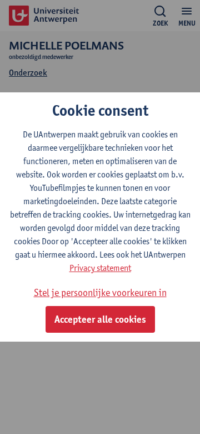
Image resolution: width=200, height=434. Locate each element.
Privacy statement (100, 268)
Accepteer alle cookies (100, 319)
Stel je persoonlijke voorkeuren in (100, 292)
